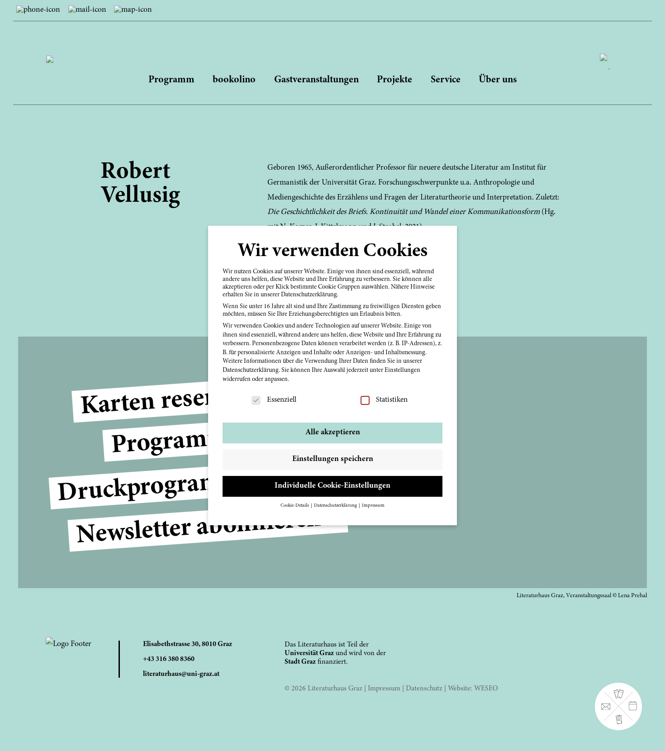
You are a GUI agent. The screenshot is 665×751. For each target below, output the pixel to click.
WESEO (486, 688)
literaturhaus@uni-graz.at (181, 674)
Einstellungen (402, 370)
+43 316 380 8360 (169, 659)
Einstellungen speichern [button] (332, 459)
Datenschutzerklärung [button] (336, 505)
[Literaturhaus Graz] (332, 50)
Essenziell (281, 400)
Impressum (384, 688)
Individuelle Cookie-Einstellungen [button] (332, 486)
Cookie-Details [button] (295, 505)
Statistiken (392, 400)
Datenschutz (424, 688)
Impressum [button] (373, 505)
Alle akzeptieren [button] (332, 432)
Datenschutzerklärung (251, 370)
